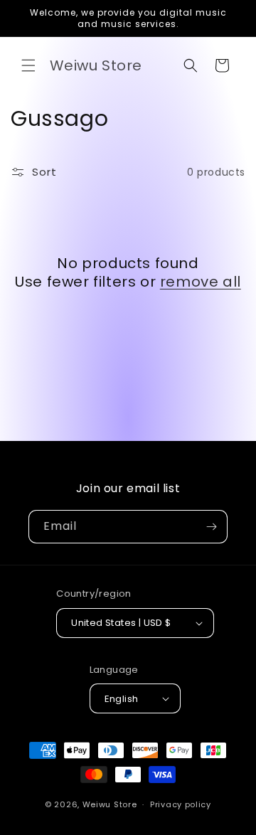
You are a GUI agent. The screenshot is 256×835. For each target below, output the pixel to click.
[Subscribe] (211, 526)
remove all (200, 281)
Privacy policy (180, 804)
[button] (28, 65)
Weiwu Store (109, 804)
